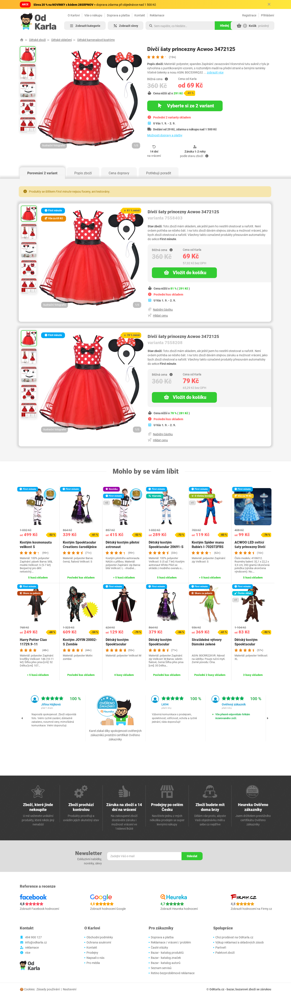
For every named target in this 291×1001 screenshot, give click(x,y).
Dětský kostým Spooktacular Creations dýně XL (249, 644)
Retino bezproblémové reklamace (172, 973)
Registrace (249, 15)
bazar (230, 989)
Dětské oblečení (61, 40)
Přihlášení (267, 15)
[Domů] (22, 40)
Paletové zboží (225, 952)
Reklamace (157, 15)
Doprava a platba (118, 15)
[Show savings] (166, 79)
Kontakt (139, 15)
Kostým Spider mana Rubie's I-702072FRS (208, 544)
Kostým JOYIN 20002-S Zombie (80, 642)
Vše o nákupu (93, 15)
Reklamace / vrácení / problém (171, 942)
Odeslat (192, 856)
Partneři (220, 947)
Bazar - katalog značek (166, 957)
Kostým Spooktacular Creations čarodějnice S (80, 546)
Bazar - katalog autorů (165, 963)
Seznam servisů (161, 968)
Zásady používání (48, 989)
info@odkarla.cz (36, 942)
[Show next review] (267, 718)
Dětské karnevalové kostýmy (96, 40)
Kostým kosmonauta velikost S (36, 544)
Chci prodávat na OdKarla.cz (234, 937)
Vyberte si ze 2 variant (190, 105)
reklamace (32, 947)
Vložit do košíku (189, 272)
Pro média (93, 963)
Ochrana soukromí (98, 942)
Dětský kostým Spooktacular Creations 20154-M (164, 644)
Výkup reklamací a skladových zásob (239, 942)
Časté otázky (159, 947)
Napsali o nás (95, 957)
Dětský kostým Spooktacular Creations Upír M (119, 644)
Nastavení (69, 989)
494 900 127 (33, 937)
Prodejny (92, 952)
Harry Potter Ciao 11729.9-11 (33, 642)
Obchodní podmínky (99, 937)
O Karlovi (74, 15)
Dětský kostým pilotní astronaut (122, 544)
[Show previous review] (22, 718)
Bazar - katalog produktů (167, 952)
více (27, 952)
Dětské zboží (37, 40)
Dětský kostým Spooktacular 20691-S (166, 544)
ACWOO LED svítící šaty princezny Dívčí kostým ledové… (250, 546)
